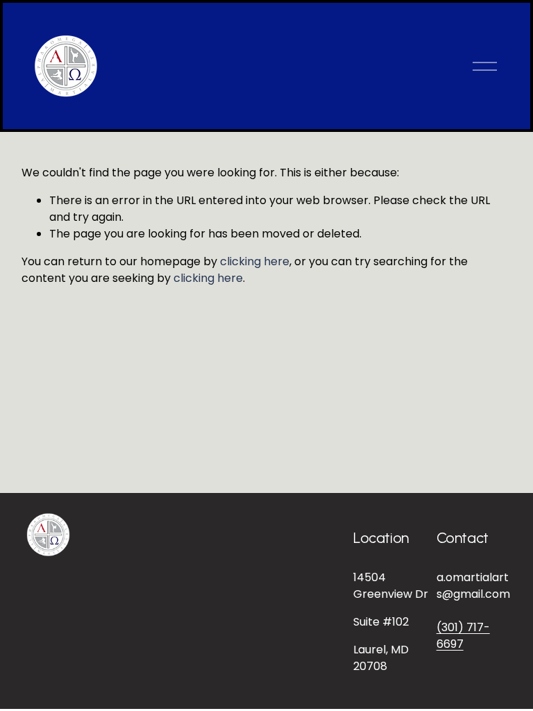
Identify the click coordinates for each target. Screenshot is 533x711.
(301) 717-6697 (463, 635)
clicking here (254, 261)
